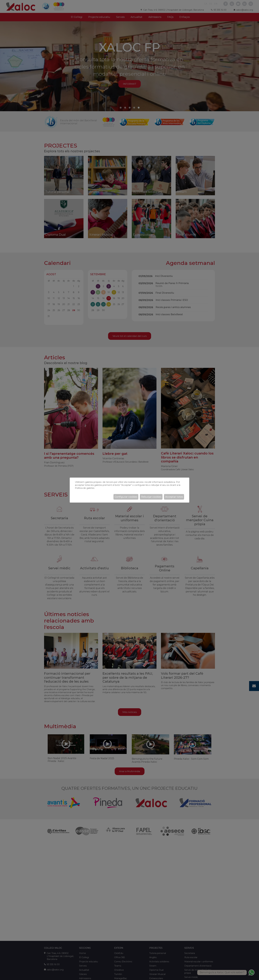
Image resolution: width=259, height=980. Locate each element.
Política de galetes (84, 488)
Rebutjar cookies (151, 496)
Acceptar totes (174, 496)
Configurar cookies (126, 496)
